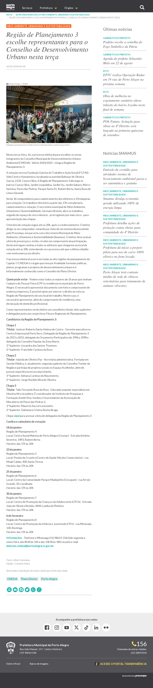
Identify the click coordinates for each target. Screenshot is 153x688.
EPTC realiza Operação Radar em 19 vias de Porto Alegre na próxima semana (124, 79)
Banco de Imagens (39, 663)
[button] (142, 7)
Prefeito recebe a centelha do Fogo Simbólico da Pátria (122, 44)
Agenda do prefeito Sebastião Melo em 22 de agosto (122, 60)
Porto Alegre (49, 579)
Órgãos (69, 7)
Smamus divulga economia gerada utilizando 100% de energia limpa (121, 203)
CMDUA (12, 579)
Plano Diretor (29, 579)
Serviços (27, 7)
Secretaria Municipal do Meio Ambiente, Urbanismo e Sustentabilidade (53, 15)
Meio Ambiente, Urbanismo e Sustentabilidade (39, 26)
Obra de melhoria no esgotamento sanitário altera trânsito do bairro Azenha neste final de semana (124, 103)
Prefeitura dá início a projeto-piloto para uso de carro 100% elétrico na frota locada (123, 252)
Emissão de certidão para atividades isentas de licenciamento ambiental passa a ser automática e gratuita (125, 176)
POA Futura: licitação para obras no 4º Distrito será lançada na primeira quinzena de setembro (123, 128)
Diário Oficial (13, 663)
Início (9, 15)
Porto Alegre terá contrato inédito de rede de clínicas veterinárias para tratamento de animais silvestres (124, 279)
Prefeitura (46, 7)
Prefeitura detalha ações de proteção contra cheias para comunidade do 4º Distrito (121, 227)
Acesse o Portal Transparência (123, 664)
